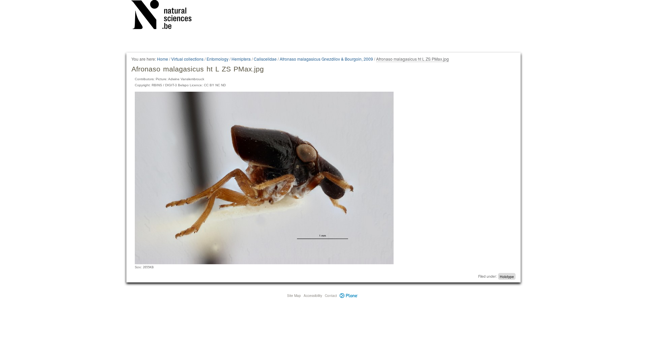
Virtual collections (187, 59)
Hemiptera (241, 59)
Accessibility (313, 295)
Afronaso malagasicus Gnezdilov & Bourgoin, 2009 (326, 59)
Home (162, 59)
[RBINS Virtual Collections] (165, 16)
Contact (331, 295)
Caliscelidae (265, 59)
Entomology (217, 59)
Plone (348, 295)
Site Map (294, 295)
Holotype (507, 276)
